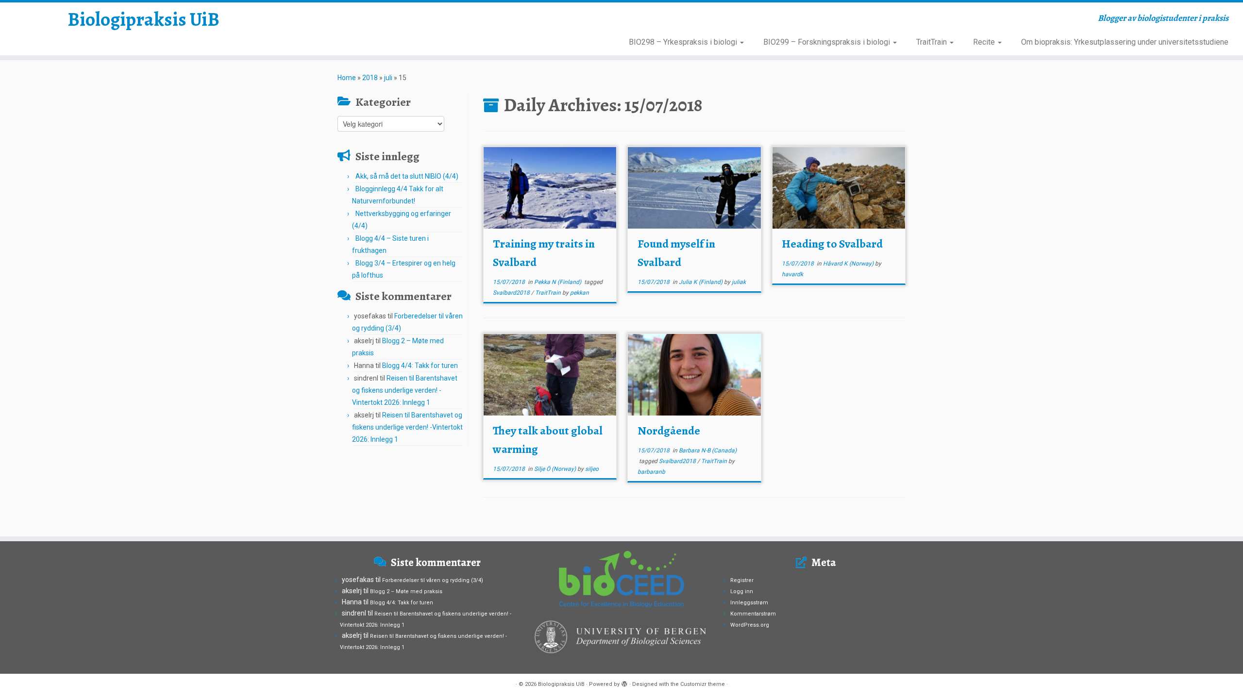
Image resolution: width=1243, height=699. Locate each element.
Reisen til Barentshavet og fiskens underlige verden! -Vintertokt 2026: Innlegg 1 (404, 390)
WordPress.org (749, 625)
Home (346, 78)
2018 (370, 78)
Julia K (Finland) (701, 282)
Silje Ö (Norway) (555, 469)
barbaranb (651, 471)
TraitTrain (932, 42)
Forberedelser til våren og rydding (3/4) (432, 580)
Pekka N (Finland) (558, 282)
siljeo (592, 469)
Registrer (742, 580)
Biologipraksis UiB (143, 19)
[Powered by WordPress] (624, 682)
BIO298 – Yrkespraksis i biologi (684, 42)
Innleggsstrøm (749, 602)
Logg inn (741, 591)
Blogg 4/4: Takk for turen (420, 365)
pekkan (579, 292)
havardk (792, 274)
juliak (739, 282)
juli (388, 78)
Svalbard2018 (512, 292)
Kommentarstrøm (753, 614)
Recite (985, 42)
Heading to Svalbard (832, 243)
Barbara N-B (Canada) (708, 450)
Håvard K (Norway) (849, 263)
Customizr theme (702, 684)
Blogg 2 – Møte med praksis (406, 591)
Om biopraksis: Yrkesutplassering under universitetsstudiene (1124, 42)
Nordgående (669, 430)
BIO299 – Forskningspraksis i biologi (827, 42)
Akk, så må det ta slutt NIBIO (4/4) (406, 176)
